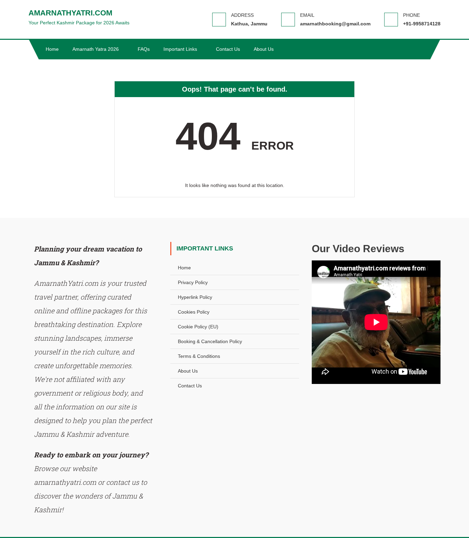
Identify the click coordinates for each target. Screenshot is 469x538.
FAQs (144, 49)
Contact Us (228, 49)
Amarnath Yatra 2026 (95, 49)
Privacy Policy (193, 282)
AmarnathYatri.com (70, 13)
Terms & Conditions (199, 356)
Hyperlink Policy (195, 297)
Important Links (180, 49)
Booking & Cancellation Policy (210, 341)
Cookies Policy (193, 312)
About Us (264, 49)
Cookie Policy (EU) (198, 326)
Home (52, 49)
